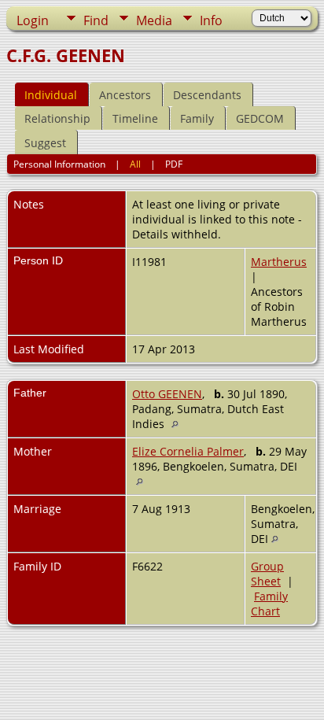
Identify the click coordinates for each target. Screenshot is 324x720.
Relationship (57, 118)
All (135, 164)
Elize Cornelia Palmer (188, 451)
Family (197, 118)
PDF (173, 164)
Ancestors (125, 94)
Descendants (207, 94)
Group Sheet (267, 574)
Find (96, 20)
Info (211, 20)
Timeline (135, 118)
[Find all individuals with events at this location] (179, 423)
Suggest (45, 142)
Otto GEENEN (167, 393)
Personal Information (59, 164)
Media (154, 20)
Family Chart (269, 603)
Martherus (279, 261)
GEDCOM (260, 118)
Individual (50, 94)
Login (33, 20)
